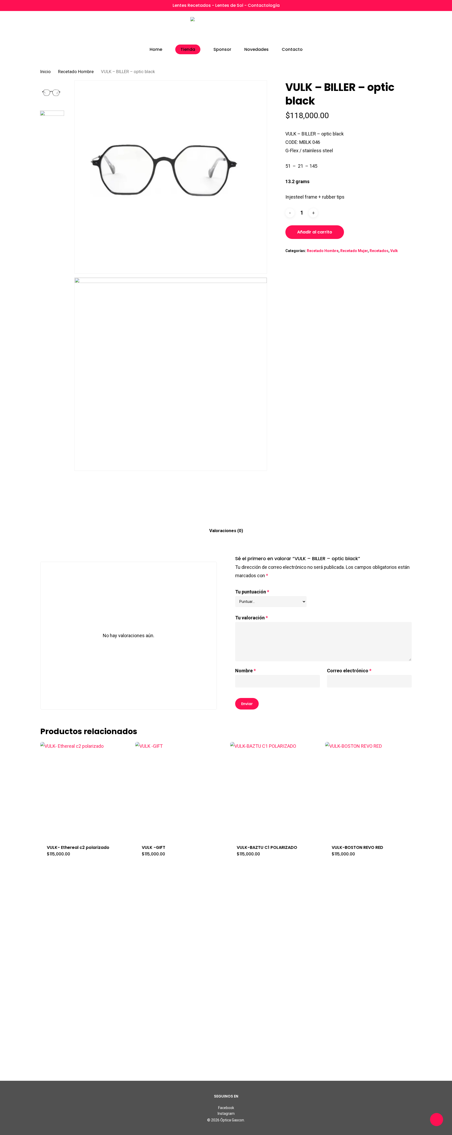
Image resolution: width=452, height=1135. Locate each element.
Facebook (226, 1108)
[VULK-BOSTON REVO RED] (370, 790)
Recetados (379, 251)
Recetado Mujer (354, 251)
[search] (382, 29)
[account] (395, 29)
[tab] (226, 531)
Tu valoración (251, 617)
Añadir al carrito (314, 232)
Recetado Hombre (76, 71)
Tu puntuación (252, 591)
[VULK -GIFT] (180, 790)
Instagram (226, 1113)
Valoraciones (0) (226, 530)
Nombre (245, 670)
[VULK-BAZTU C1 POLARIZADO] (275, 790)
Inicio (45, 71)
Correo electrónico (349, 670)
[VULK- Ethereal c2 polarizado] (85, 790)
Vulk (394, 251)
